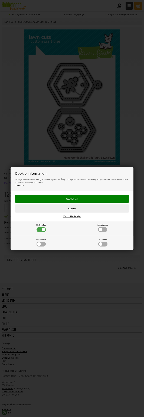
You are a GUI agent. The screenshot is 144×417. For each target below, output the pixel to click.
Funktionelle (41, 239)
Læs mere (19, 185)
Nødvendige (41, 225)
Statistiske (103, 239)
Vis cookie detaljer (72, 216)
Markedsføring (102, 225)
